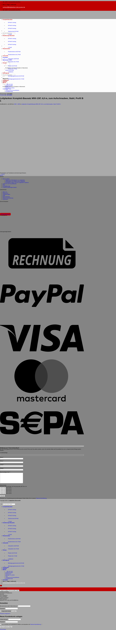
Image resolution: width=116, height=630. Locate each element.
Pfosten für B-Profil (12, 65)
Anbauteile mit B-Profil (13, 58)
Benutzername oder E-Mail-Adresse (9, 606)
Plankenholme (6, 48)
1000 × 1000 (17, 104)
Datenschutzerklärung (8, 198)
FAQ (6, 89)
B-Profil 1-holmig (12, 22)
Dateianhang (3, 485)
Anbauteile (5, 55)
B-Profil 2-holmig (12, 25)
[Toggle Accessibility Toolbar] (1, 585)
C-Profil (10, 34)
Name (2, 457)
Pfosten (5, 63)
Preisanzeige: (6, 95)
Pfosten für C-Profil (12, 68)
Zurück (2, 174)
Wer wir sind (10, 84)
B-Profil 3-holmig (12, 28)
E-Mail (2, 464)
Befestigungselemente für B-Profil (16, 76)
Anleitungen (6, 567)
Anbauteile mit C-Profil (13, 61)
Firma (1, 461)
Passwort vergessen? (5, 613)
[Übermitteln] (3, 76)
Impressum (5, 199)
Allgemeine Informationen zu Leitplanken (15, 180)
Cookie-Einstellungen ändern (10, 187)
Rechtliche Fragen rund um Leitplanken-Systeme (17, 182)
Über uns (5, 192)
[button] (5, 57)
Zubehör (5, 568)
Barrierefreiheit (6, 196)
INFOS (4, 569)
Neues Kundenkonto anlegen (6, 626)
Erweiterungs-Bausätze (9, 35)
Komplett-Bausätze (7, 19)
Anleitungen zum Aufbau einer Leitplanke (15, 181)
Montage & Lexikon (10, 87)
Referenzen (8, 86)
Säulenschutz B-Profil (13, 31)
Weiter (2, 175)
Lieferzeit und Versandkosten (12, 90)
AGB (4, 195)
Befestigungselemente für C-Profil (16, 79)
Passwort (2, 608)
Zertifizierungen (9, 85)
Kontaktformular (9, 91)
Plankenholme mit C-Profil (14, 54)
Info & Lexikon (6, 178)
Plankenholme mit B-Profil (14, 51)
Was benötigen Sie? (5, 472)
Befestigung (6, 73)
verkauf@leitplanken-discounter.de (14, 7)
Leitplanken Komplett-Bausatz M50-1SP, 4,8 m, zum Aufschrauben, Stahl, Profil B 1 (41, 104)
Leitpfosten (10, 71)
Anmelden (14, 611)
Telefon (1, 468)
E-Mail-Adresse (4, 619)
